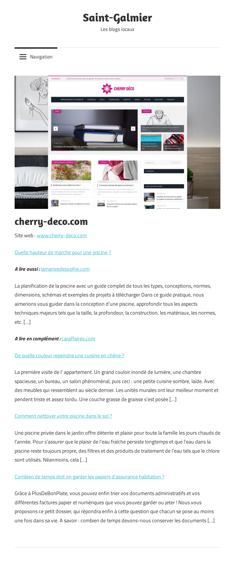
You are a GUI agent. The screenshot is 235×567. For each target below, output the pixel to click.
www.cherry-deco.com (62, 235)
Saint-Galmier (117, 17)
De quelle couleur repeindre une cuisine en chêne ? (69, 355)
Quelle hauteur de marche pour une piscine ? (63, 252)
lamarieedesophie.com (65, 269)
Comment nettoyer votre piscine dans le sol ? (63, 416)
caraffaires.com (78, 338)
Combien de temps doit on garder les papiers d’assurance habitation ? (89, 476)
